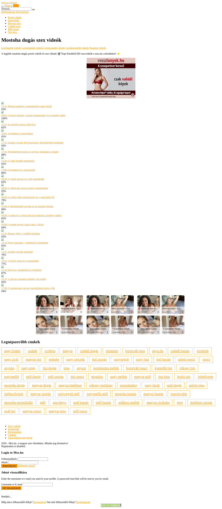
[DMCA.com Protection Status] (111, 506)
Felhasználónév (9, 459)
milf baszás (103, 402)
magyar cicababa (158, 402)
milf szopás (56, 376)
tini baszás (163, 359)
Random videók (98, 48)
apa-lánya (59, 402)
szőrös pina (196, 385)
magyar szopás (41, 394)
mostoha (97, 376)
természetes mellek (106, 368)
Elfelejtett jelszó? (26, 465)
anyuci (81, 368)
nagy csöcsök (75, 359)
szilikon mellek (128, 402)
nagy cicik (11, 359)
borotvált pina (135, 351)
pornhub (203, 351)
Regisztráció (22, 12)
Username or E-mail (11, 484)
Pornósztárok (14, 432)
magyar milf (142, 376)
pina (67, 368)
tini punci (77, 376)
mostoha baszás (125, 394)
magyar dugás (41, 385)
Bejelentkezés (8, 12)
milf (43, 402)
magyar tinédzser (70, 385)
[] (33, 9)
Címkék (12, 434)
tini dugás (49, 368)
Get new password (11, 488)
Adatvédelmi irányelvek (20, 437)
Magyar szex (14, 23)
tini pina (164, 376)
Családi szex (14, 26)
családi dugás (89, 351)
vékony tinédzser (101, 385)
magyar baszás (153, 394)
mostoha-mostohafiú (18, 402)
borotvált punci (136, 368)
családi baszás (179, 351)
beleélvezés (205, 376)
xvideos (50, 351)
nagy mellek (118, 376)
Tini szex (12, 32)
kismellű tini (163, 368)
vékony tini (187, 368)
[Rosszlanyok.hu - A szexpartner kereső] (111, 97)
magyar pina (57, 411)
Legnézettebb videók (32, 48)
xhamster (112, 351)
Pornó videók (15, 17)
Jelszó (4, 462)
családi (32, 351)
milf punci (80, 411)
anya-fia (157, 351)
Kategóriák (13, 20)
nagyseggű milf (68, 394)
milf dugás (33, 376)
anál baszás (81, 402)
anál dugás (174, 385)
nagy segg (28, 368)
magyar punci (32, 411)
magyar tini (33, 359)
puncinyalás (178, 394)
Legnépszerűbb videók (77, 48)
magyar (68, 351)
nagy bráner (12, 351)
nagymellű (11, 376)
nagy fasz (142, 359)
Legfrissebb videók (11, 48)
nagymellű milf (97, 394)
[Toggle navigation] (2, 6)
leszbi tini (183, 376)
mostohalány (128, 385)
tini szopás (99, 359)
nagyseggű (121, 359)
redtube (54, 359)
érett (180, 402)
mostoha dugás (14, 385)
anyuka (9, 368)
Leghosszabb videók (54, 48)
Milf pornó (13, 29)
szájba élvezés (13, 394)
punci (206, 359)
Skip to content (9, 2)
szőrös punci (186, 359)
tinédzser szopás (201, 402)
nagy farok (152, 385)
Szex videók (14, 426)
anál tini (9, 411)
